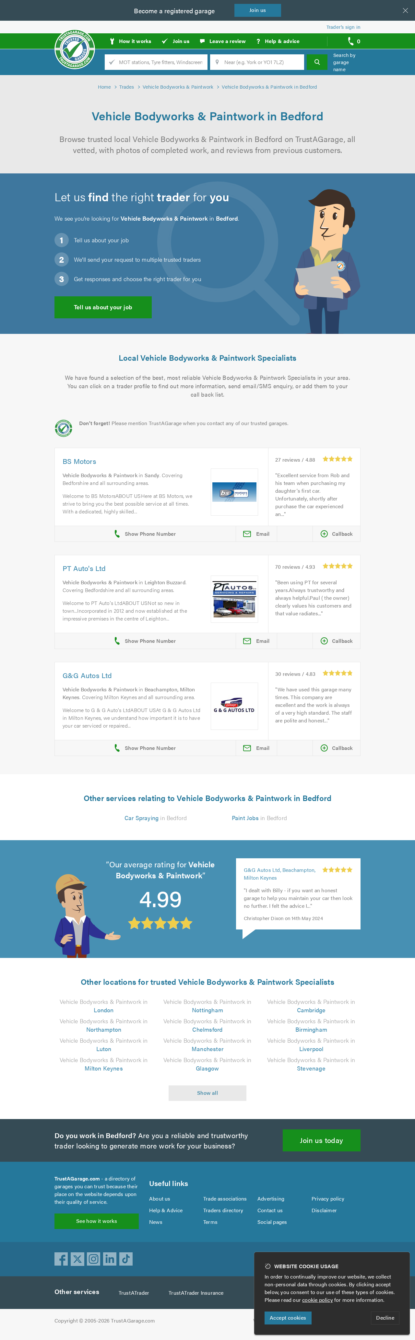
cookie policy (317, 1299)
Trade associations (225, 1198)
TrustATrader (134, 1292)
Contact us (270, 1210)
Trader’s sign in (343, 26)
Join (257, 10)
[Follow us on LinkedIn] (110, 1259)
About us (160, 1198)
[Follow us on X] (77, 1259)
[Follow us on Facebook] (61, 1259)
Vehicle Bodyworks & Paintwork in (104, 1005)
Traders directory (223, 1210)
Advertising (270, 1198)
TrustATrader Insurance (196, 1292)
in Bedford (155, 818)
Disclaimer (324, 1210)
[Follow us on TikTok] (126, 1259)
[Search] (317, 62)
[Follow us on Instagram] (94, 1259)
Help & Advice (166, 1210)
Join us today (321, 1140)
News (155, 1221)
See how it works (96, 1221)
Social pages (272, 1221)
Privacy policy (328, 1198)
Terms (210, 1221)
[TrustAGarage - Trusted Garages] (74, 39)
